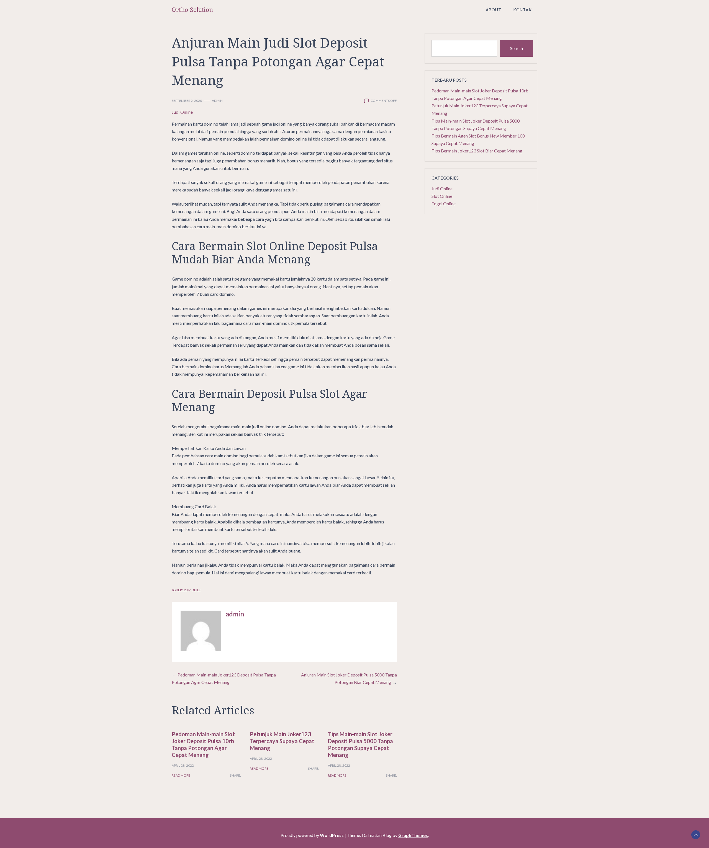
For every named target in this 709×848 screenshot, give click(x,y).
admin (217, 100)
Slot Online (441, 196)
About (493, 9)
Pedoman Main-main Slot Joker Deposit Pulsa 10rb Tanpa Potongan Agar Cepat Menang (203, 744)
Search (516, 48)
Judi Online (182, 112)
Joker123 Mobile (186, 590)
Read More (181, 775)
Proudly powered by (312, 835)
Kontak (522, 9)
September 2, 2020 (187, 100)
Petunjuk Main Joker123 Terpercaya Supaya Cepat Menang (282, 741)
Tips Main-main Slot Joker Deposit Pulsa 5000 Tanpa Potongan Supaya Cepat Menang (360, 744)
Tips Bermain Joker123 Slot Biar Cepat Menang (476, 150)
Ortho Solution (192, 10)
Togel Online (443, 203)
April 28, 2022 (183, 765)
